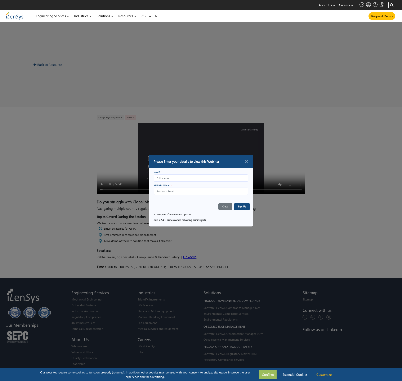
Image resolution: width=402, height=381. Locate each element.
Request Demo (382, 16)
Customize (324, 374)
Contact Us (149, 16)
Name (157, 172)
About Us (326, 5)
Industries (81, 16)
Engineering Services (51, 16)
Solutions (104, 16)
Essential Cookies (295, 374)
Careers (345, 5)
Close (225, 206)
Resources (126, 16)
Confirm (268, 374)
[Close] (246, 161)
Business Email (163, 185)
